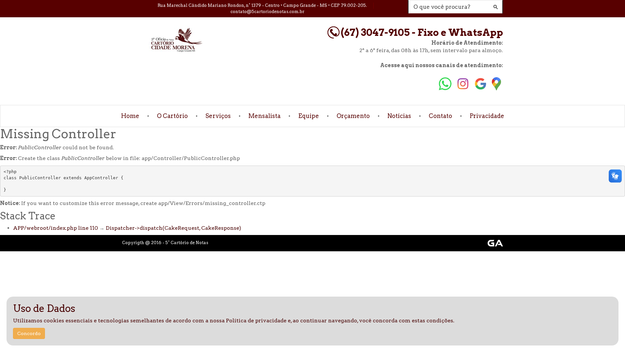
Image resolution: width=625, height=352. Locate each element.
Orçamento (353, 115)
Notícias (399, 115)
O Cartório (172, 115)
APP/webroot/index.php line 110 (55, 228)
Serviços (218, 115)
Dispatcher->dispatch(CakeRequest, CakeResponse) (173, 228)
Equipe (308, 115)
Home (130, 115)
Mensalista (264, 115)
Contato (440, 115)
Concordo (29, 333)
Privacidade (487, 115)
